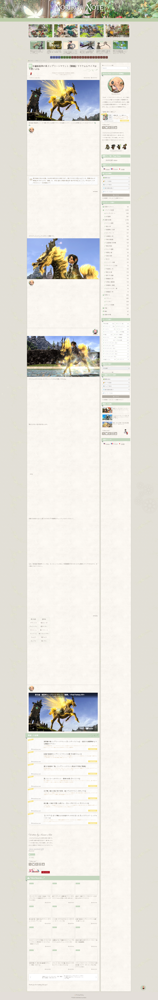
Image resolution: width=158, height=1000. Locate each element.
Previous (28, 48)
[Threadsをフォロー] (36, 864)
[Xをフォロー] (30, 864)
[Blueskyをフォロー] (33, 864)
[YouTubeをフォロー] (43, 864)
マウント (33, 854)
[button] (127, 68)
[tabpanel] (37, 47)
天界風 (32, 857)
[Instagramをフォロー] (40, 864)
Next (130, 48)
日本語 (122, 169)
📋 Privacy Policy (79, 995)
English (108, 169)
